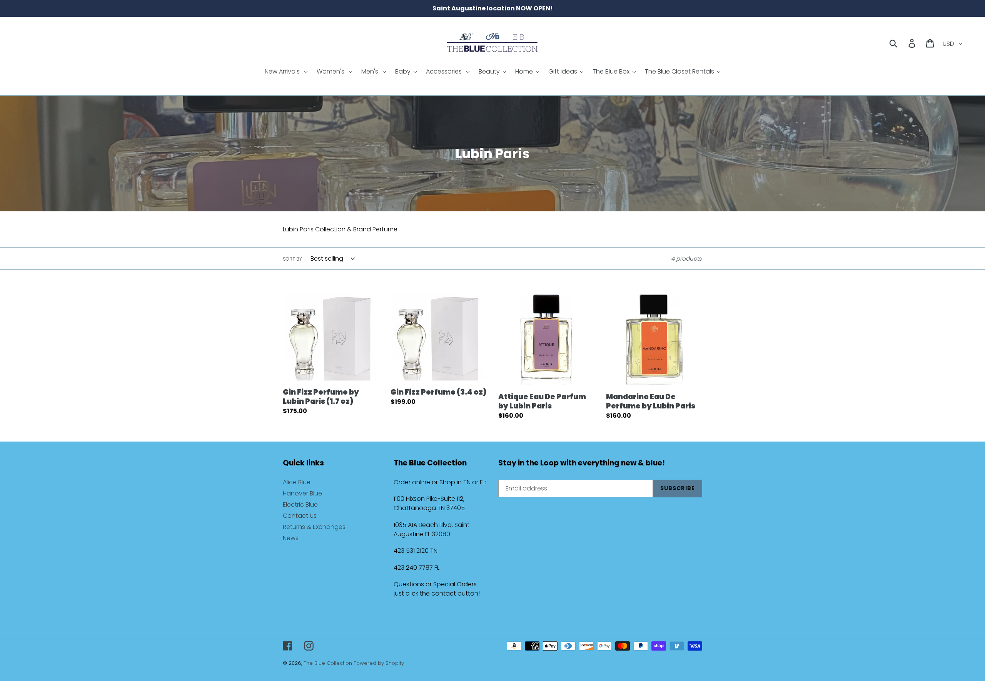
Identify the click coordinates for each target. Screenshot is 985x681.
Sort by (292, 259)
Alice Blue (297, 482)
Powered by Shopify (379, 663)
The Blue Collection (329, 663)
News (291, 538)
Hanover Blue (302, 493)
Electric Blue (300, 504)
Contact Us (300, 515)
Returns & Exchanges (314, 526)
